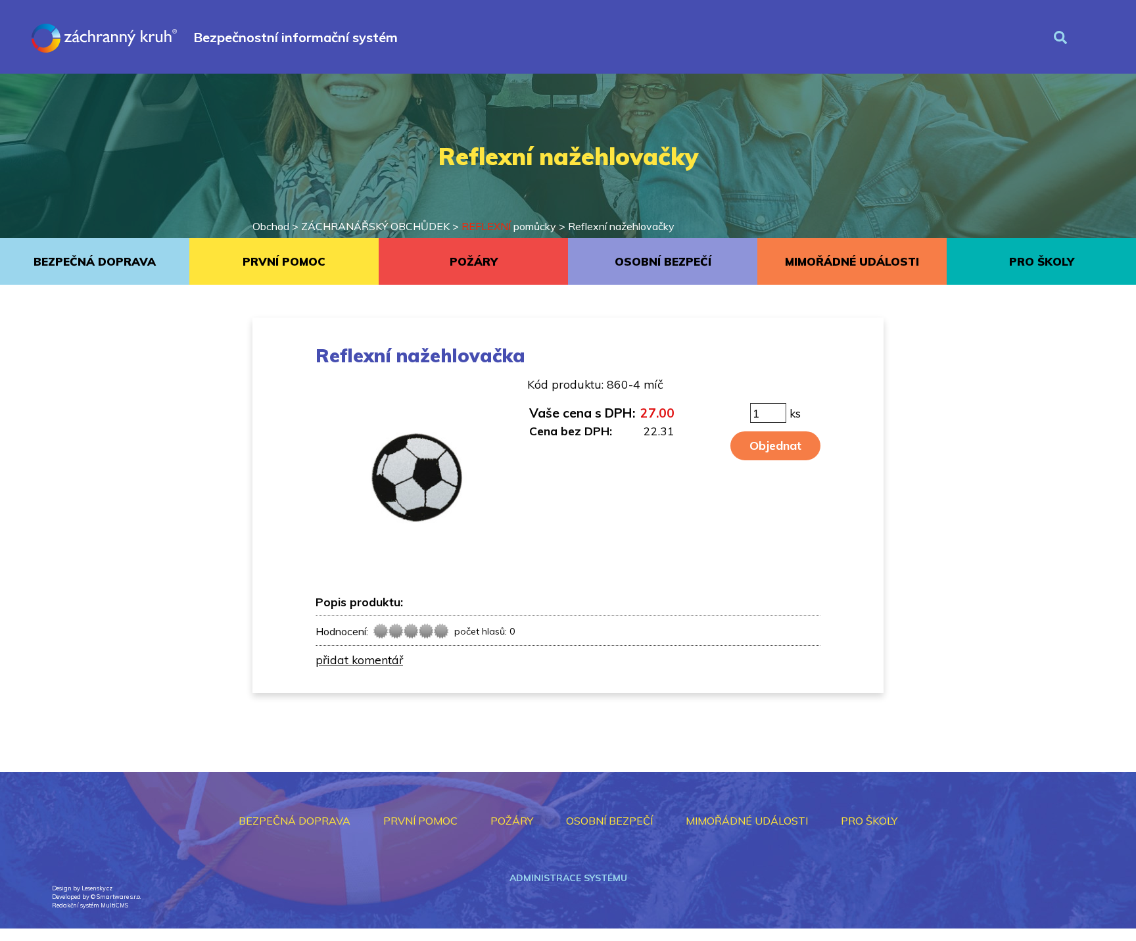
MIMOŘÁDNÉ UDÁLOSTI (852, 261)
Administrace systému (568, 878)
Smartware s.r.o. (119, 896)
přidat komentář (359, 659)
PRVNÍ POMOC (284, 261)
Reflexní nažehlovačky (621, 226)
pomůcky (509, 226)
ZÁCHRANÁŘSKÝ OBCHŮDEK (375, 226)
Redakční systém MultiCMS (90, 905)
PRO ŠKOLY (1041, 261)
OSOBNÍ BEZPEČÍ (663, 261)
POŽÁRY (474, 261)
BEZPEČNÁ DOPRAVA (95, 261)
